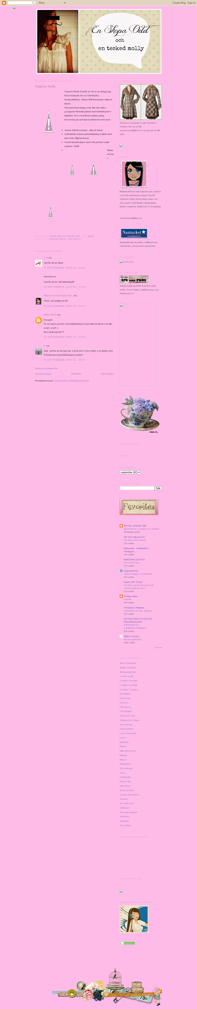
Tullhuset (124, 807)
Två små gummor (129, 812)
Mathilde (124, 742)
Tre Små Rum (127, 803)
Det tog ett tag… (132, 562)
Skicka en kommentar (46, 368)
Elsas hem (125, 698)
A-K (46, 257)
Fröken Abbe (131, 596)
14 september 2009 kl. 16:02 (65, 267)
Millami (123, 755)
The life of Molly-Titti (135, 525)
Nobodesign (126, 768)
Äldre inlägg (107, 373)
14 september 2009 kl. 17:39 (64, 286)
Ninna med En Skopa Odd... (58, 295)
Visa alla (158, 647)
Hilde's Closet (131, 636)
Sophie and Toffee (130, 794)
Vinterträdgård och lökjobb (138, 574)
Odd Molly (74, 239)
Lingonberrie (131, 570)
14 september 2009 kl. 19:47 (65, 305)
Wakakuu (124, 816)
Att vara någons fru (134, 536)
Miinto (123, 746)
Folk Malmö (126, 711)
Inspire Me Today (133, 582)
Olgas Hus (125, 781)
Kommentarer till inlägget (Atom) (71, 380)
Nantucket (125, 763)
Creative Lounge (129, 689)
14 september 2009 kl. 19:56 (65, 336)
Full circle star (127, 715)
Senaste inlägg (43, 373)
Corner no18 (126, 676)
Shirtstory (125, 785)
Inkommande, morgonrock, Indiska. (142, 529)
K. (45, 345)
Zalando (124, 820)
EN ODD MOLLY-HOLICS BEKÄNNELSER (138, 620)
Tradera (124, 798)
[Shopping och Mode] (127, 943)
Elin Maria (125, 693)
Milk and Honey (128, 750)
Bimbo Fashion (128, 667)
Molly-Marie (50, 314)
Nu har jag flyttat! (132, 639)
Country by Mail (128, 685)
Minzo (123, 759)
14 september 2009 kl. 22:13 (64, 359)
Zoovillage (126, 825)
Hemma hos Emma (129, 720)
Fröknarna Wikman (134, 607)
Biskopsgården (128, 671)
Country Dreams (129, 680)
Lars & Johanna (128, 733)
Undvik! (127, 599)
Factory (124, 702)
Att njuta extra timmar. (135, 540)
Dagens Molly (58, 239)
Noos (123, 772)
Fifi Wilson (125, 707)
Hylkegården (127, 728)
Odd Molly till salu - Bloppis (138, 610)
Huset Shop (126, 724)
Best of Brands (128, 663)
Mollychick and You (134, 559)
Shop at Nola (127, 790)
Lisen (123, 737)
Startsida (76, 373)
